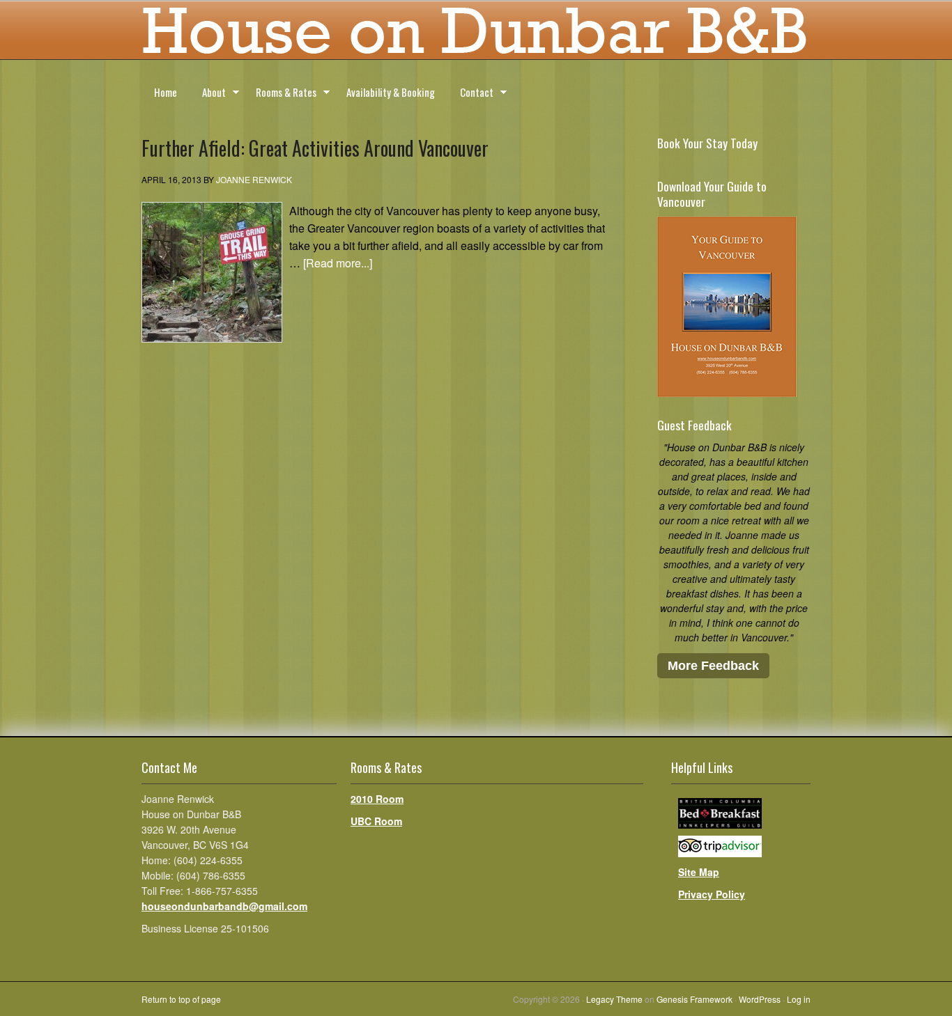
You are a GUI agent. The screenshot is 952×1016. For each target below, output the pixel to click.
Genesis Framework (694, 999)
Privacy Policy (711, 894)
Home (165, 92)
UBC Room (376, 821)
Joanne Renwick (254, 179)
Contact (470, 94)
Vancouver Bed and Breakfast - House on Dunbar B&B (476, 35)
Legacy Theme (614, 999)
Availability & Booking (390, 92)
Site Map (698, 872)
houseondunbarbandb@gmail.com (224, 906)
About (208, 94)
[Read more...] (337, 263)
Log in (799, 999)
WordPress (760, 999)
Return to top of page (181, 999)
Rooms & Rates (279, 94)
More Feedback (713, 666)
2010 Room (377, 799)
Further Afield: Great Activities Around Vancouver (315, 148)
